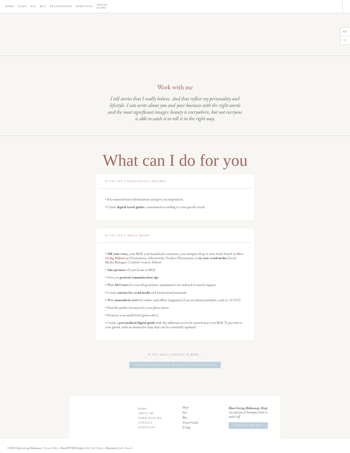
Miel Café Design (94, 448)
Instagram (333, 6)
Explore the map (248, 425)
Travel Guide (102, 6)
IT (345, 40)
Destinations (61, 6)
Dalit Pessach (124, 448)
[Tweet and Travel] (175, 34)
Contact (145, 423)
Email (337, 6)
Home (9, 6)
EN (345, 31)
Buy (43, 6)
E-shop (186, 427)
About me (146, 413)
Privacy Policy (51, 448)
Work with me (150, 418)
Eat (33, 6)
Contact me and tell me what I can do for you (175, 365)
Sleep (22, 6)
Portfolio (84, 6)
